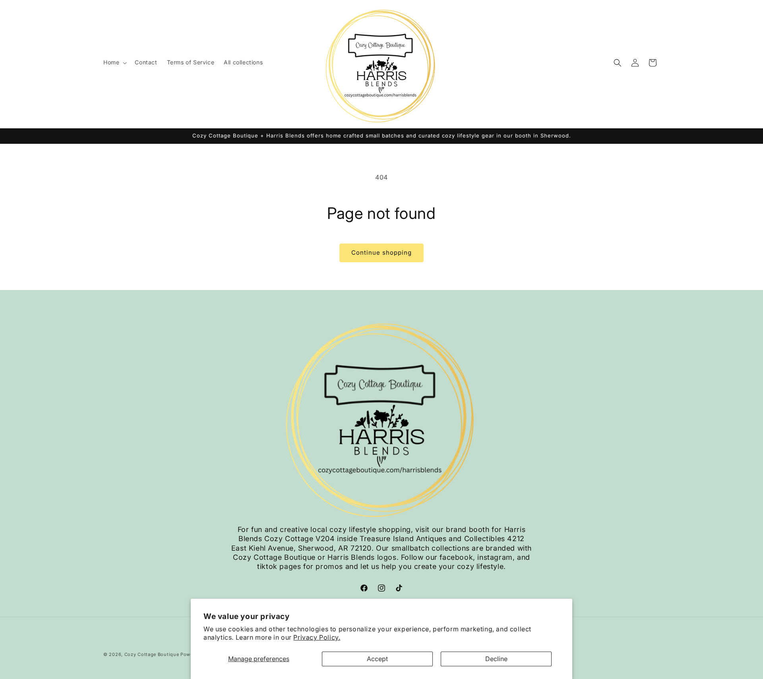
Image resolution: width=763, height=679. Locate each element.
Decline (496, 659)
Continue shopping (381, 252)
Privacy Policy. (316, 637)
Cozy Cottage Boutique (151, 654)
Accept (377, 659)
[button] (114, 62)
